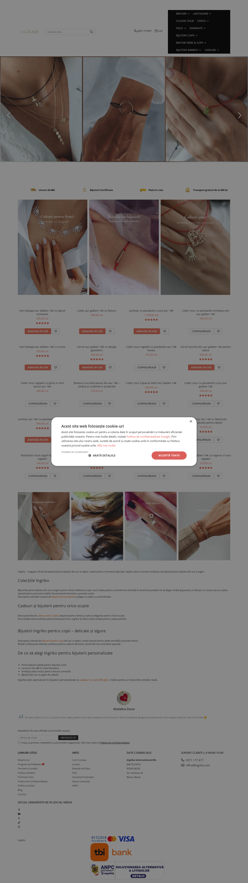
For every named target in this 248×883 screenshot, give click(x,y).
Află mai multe (106, 445)
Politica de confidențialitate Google (148, 436)
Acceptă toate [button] (169, 455)
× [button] (190, 421)
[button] (101, 455)
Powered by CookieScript (74, 452)
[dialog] (124, 441)
